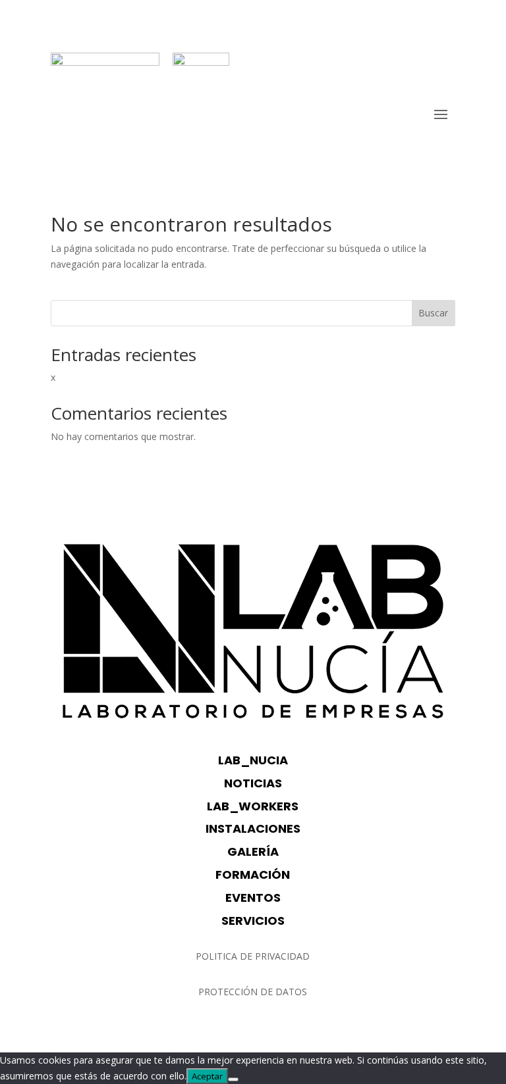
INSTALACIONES (253, 828)
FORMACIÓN (252, 874)
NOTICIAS (253, 783)
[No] (233, 1079)
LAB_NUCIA (253, 760)
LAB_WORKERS (252, 806)
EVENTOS (253, 897)
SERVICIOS (253, 920)
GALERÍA (253, 851)
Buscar (433, 313)
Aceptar (207, 1076)
